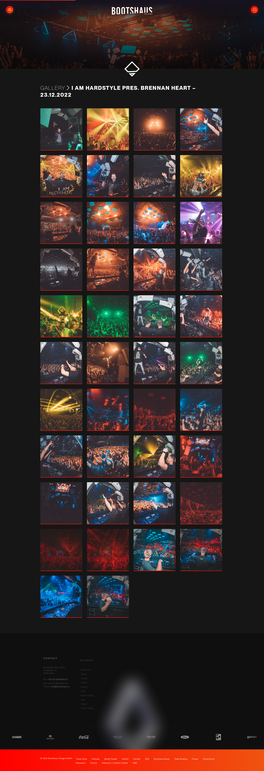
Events (84, 671)
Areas (84, 696)
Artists (84, 675)
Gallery (52, 88)
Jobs (120, 692)
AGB (135, 763)
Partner (121, 696)
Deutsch (162, 680)
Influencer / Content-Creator (128, 702)
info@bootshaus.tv (60, 681)
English (161, 684)
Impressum (81, 763)
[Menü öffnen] (9, 9)
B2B (119, 671)
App (83, 692)
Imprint (157, 662)
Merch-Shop (87, 688)
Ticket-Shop (87, 701)
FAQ (83, 684)
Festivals (122, 662)
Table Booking (124, 684)
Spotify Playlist (110, 759)
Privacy (158, 666)
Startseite (86, 662)
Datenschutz (209, 759)
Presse (121, 688)
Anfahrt (125, 759)
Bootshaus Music (126, 675)
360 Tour (122, 679)
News (84, 666)
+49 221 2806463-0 (57, 674)
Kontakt (121, 666)
